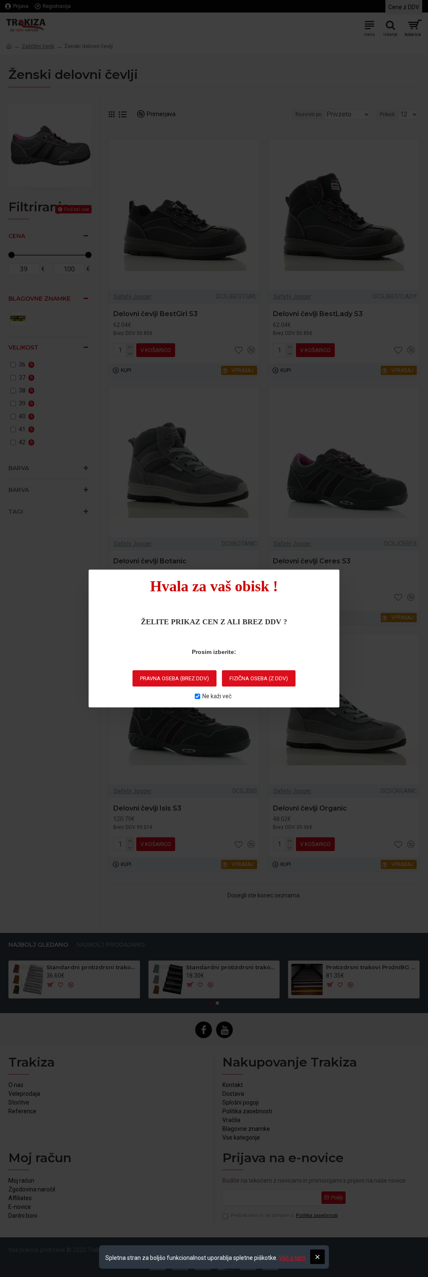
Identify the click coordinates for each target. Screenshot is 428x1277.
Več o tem (292, 1257)
